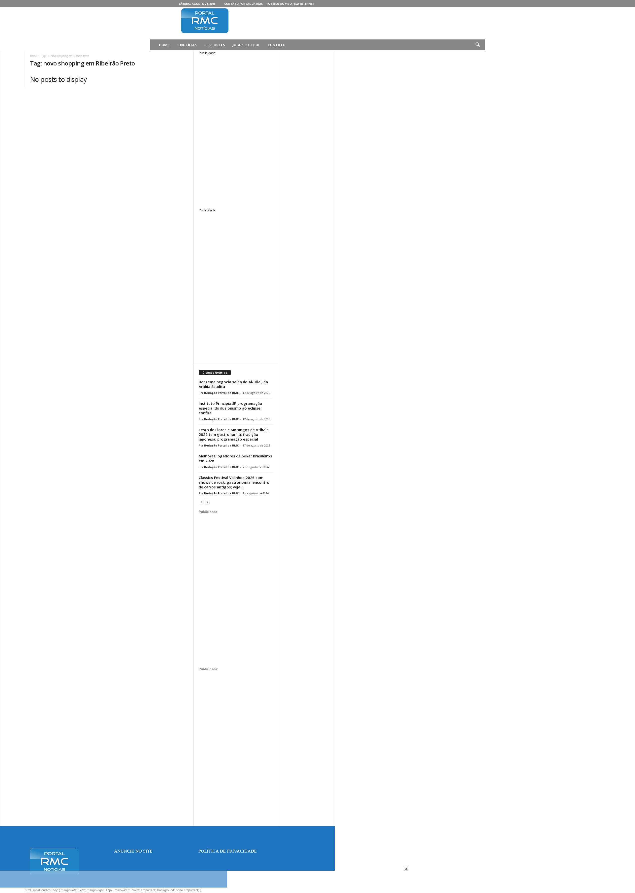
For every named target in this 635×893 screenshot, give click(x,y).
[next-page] (207, 502)
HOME (164, 44)
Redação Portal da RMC (221, 393)
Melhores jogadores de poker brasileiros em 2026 (235, 458)
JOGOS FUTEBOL (246, 44)
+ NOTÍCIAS (187, 44)
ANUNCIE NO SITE (133, 851)
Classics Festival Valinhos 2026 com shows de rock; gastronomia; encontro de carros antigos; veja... (234, 482)
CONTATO (277, 44)
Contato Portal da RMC (243, 3)
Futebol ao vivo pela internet (290, 3)
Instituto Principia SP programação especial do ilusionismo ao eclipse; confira (230, 408)
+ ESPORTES (214, 44)
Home (33, 56)
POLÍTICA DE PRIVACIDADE (227, 851)
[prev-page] (201, 502)
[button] (477, 44)
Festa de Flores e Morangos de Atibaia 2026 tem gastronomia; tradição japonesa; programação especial (234, 434)
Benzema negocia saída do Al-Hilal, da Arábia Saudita (233, 384)
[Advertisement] (332, 23)
